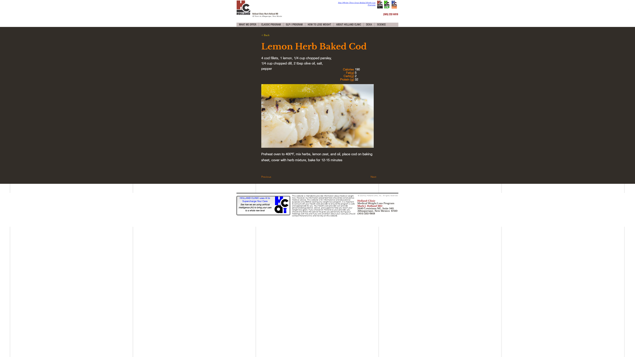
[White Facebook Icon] (629, 9)
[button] (247, 25)
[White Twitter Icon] (629, 14)
